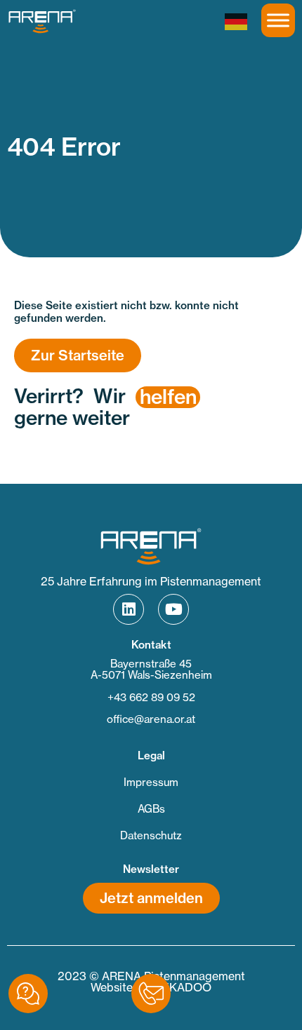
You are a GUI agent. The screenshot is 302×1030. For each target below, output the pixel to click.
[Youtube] (173, 609)
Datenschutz (151, 835)
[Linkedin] (128, 609)
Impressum (151, 782)
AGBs (151, 808)
